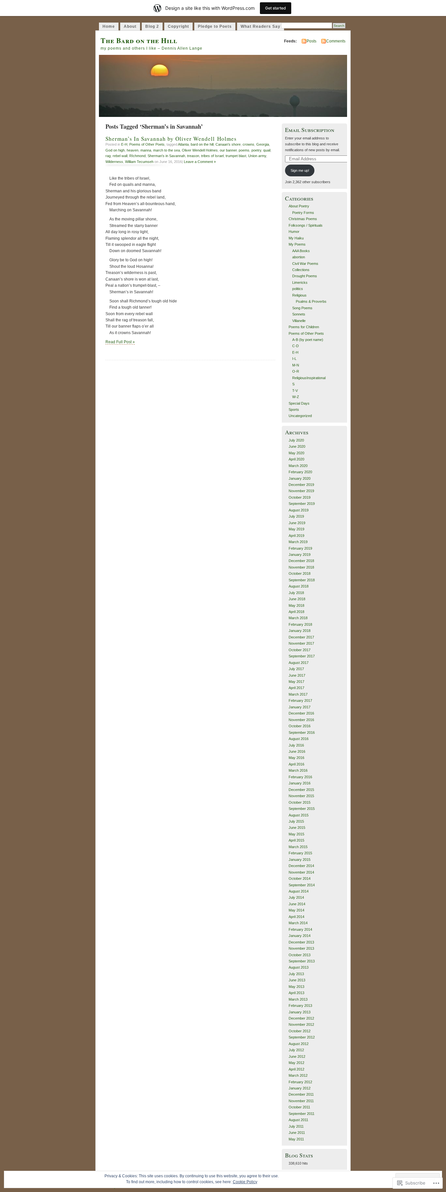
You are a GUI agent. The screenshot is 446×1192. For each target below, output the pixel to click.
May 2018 (296, 605)
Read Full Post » (120, 342)
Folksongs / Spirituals (306, 225)
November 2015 (301, 796)
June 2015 (297, 828)
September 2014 (302, 885)
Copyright (178, 26)
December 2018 (301, 561)
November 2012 (301, 1024)
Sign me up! (300, 170)
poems (244, 150)
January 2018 (300, 631)
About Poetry (299, 206)
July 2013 (296, 974)
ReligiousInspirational (309, 378)
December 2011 (301, 1094)
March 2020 (298, 466)
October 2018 (300, 573)
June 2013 (297, 980)
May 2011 (296, 1139)
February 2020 (300, 472)
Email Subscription (309, 130)
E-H (124, 144)
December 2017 (301, 637)
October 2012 (300, 1031)
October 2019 (300, 497)
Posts (311, 41)
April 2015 (296, 840)
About (130, 26)
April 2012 (296, 1069)
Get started (275, 8)
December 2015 (301, 790)
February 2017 (300, 700)
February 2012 (300, 1082)
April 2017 (296, 688)
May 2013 (296, 987)
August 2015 (299, 815)
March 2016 (298, 770)
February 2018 (300, 624)
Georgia (262, 144)
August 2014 (299, 891)
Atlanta (183, 144)
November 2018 (301, 567)
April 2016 (296, 764)
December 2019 (301, 485)
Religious (299, 295)
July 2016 (296, 745)
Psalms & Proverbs (311, 301)
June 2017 (297, 675)
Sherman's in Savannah (166, 156)
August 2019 (299, 510)
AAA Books (301, 251)
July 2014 (296, 897)
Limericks (300, 282)
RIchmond (137, 156)
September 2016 (302, 732)
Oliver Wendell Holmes (200, 150)
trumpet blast (236, 156)
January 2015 (300, 860)
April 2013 (296, 993)
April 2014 (296, 917)
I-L (294, 359)
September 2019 (302, 504)
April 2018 (296, 612)
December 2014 (301, 866)
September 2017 (302, 656)
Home (109, 26)
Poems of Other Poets (147, 144)
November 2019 (301, 491)
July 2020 (296, 440)
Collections (301, 270)
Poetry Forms (303, 213)
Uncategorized (300, 416)
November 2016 (301, 720)
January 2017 (300, 707)
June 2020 (297, 446)
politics (297, 289)
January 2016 (300, 783)
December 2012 (301, 1018)
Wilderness (114, 162)
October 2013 (300, 955)
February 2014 (300, 929)
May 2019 (296, 529)
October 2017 (300, 650)
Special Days (299, 403)
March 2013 (298, 999)
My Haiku (296, 238)
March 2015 (298, 847)
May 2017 (296, 682)
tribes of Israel (212, 156)
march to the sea (166, 150)
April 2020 (296, 459)
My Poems (297, 244)
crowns (248, 144)
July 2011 (296, 1126)
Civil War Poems (305, 264)
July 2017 (296, 669)
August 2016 (299, 739)
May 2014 (296, 910)
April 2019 (296, 536)
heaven (132, 150)
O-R (295, 371)
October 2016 (300, 726)
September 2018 (302, 580)
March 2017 (298, 694)
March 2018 (298, 618)
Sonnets (298, 314)
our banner (228, 150)
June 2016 (297, 751)
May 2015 (296, 834)
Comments (335, 41)
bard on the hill (202, 144)
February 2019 (300, 548)
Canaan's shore (228, 144)
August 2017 (299, 663)
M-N (295, 365)
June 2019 (297, 523)
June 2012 (297, 1056)
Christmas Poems (303, 219)
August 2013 (299, 967)
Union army (257, 156)
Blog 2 (152, 26)
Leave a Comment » (200, 162)
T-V (295, 391)
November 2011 (301, 1101)
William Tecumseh (139, 162)
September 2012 (302, 1037)
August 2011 (298, 1120)
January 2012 (300, 1088)
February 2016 (300, 777)
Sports (294, 409)
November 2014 (301, 872)
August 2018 (299, 586)
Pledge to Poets (215, 26)
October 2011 (299, 1107)
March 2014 (298, 923)
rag (108, 156)
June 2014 (297, 904)
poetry (256, 150)
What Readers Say (260, 26)
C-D (295, 346)
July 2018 (296, 593)
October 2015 (300, 802)
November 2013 (301, 948)
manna (145, 150)
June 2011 (297, 1133)
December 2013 (301, 942)
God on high (115, 150)
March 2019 (298, 542)
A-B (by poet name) (307, 340)
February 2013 (300, 1005)
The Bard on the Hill (139, 40)
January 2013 (300, 1012)
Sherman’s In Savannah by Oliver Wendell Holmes (171, 138)
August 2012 (299, 1044)
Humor (294, 232)
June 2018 (297, 599)
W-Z (295, 397)
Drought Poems (304, 276)
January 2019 (300, 554)
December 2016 (301, 713)
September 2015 (302, 809)
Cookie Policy (245, 1182)
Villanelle (299, 321)
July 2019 (296, 516)
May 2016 (296, 758)
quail (266, 150)
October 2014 (300, 878)
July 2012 (296, 1050)
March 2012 (298, 1075)
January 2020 (300, 478)
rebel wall (120, 156)
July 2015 (296, 821)
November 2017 (301, 643)
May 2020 (296, 453)
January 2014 (300, 936)
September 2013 (302, 961)
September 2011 (301, 1114)
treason (193, 156)
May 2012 (296, 1063)
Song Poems (302, 308)
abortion (298, 257)
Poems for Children (304, 327)
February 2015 (300, 853)
